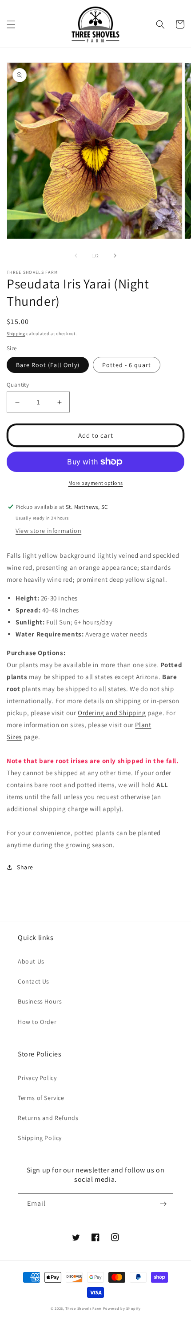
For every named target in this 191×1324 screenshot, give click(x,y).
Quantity (18, 384)
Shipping (16, 333)
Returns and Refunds (48, 1118)
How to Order (37, 1022)
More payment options (95, 483)
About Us (31, 961)
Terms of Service (41, 1098)
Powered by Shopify (122, 1308)
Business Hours (40, 1001)
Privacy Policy (37, 1078)
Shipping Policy (40, 1138)
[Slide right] (115, 255)
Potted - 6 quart (126, 365)
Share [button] (25, 867)
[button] (11, 24)
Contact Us (33, 981)
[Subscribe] (163, 1203)
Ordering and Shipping (112, 712)
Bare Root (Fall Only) (48, 365)
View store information (48, 531)
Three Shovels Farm (83, 1308)
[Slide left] (76, 255)
